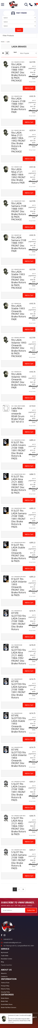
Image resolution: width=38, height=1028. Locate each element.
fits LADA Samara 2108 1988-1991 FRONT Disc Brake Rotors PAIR (18, 244)
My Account (4, 952)
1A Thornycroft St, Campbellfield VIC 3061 (19, 946)
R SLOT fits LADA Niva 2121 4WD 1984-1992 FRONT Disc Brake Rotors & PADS (18, 484)
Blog (2, 962)
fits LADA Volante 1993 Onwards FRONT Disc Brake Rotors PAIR (18, 380)
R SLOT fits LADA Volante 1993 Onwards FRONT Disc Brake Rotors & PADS (19, 587)
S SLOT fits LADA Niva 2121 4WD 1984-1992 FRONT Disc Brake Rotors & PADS (18, 826)
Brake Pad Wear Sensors (8, 1007)
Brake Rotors (5, 998)
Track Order (4, 955)
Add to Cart (29, 88)
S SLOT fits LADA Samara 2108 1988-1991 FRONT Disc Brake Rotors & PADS (18, 860)
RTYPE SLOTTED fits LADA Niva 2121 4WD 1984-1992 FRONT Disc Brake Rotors (18, 655)
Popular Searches (6, 965)
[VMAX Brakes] (13, 4)
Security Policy (5, 992)
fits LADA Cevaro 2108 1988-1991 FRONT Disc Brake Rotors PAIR (18, 105)
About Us (4, 973)
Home (2, 42)
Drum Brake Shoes (6, 1004)
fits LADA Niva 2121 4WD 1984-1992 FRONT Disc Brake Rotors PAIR (18, 175)
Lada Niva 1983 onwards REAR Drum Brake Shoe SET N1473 (17, 414)
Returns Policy (5, 989)
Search (19, 30)
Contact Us (4, 976)
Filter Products (8, 36)
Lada (8, 42)
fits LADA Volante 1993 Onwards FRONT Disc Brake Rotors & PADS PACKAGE (18, 348)
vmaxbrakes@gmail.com (12, 942)
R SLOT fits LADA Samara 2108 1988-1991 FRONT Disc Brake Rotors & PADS (18, 518)
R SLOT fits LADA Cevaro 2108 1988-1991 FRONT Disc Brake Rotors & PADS (18, 450)
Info (33, 78)
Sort (15, 52)
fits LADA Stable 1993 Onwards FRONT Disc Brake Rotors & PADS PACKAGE (18, 279)
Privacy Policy (5, 986)
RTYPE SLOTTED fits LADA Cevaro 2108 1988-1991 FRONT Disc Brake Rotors (18, 621)
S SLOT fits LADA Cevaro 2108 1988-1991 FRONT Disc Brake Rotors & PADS (18, 792)
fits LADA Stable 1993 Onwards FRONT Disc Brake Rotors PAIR (18, 312)
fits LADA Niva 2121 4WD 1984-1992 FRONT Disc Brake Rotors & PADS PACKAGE (18, 142)
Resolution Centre (6, 959)
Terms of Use (5, 982)
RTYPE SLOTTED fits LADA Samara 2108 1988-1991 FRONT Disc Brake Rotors (18, 689)
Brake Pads (4, 1001)
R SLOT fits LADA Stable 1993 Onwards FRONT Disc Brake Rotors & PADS (18, 553)
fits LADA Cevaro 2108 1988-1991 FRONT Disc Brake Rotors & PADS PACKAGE (18, 72)
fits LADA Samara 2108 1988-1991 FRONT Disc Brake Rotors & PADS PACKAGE (18, 211)
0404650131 (8, 939)
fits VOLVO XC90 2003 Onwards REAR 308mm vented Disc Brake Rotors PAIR (19, 1019)
